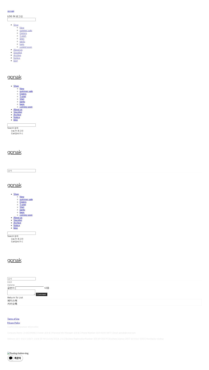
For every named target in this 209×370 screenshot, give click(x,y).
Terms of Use (13, 319)
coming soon (26, 46)
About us (17, 49)
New (22, 27)
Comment (41, 294)
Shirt (22, 38)
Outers (23, 33)
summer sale (26, 30)
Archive (17, 55)
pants (22, 41)
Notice (16, 58)
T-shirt (23, 35)
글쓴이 (11, 287)
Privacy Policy (13, 323)
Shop (15, 24)
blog (15, 60)
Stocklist (17, 52)
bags (22, 44)
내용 (46, 287)
